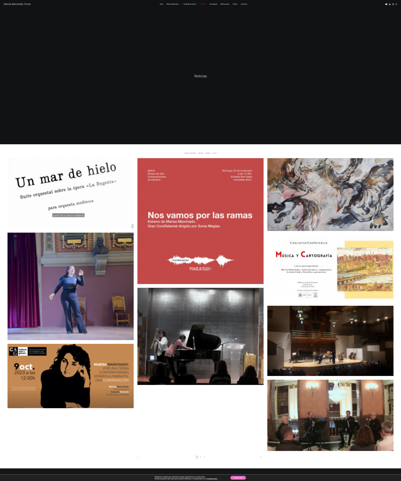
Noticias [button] (200, 153)
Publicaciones (224, 4)
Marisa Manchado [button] (172, 4)
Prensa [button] (208, 153)
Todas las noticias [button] (190, 153)
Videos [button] (215, 153)
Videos (235, 4)
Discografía (213, 4)
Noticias (203, 4)
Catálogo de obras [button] (189, 4)
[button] (386, 4)
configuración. (212, 479)
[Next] (260, 458)
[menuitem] (161, 4)
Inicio (161, 4)
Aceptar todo (238, 478)
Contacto (244, 4)
